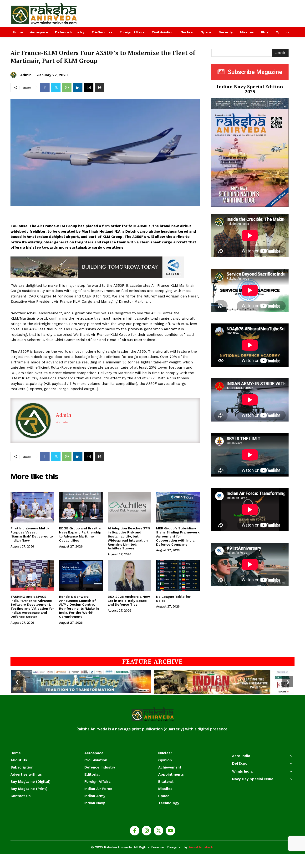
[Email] (88, 87)
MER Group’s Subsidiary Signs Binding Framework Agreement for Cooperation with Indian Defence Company (177, 536)
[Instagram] (146, 830)
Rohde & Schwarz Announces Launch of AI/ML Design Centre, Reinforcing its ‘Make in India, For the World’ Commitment (79, 606)
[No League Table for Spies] (178, 575)
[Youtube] (170, 830)
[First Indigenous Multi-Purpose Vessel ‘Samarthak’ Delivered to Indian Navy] (32, 507)
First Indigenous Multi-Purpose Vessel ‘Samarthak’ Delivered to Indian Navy (31, 534)
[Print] (99, 87)
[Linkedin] (77, 87)
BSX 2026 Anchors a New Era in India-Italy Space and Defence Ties (129, 601)
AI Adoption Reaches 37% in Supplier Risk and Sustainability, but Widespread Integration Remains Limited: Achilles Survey (129, 538)
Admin (25, 75)
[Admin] (14, 75)
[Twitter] (56, 87)
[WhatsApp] (66, 87)
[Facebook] (45, 87)
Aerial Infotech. (201, 847)
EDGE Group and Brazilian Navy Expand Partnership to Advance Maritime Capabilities (80, 534)
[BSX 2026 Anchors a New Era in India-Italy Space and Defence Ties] (130, 575)
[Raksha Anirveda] (44, 13)
